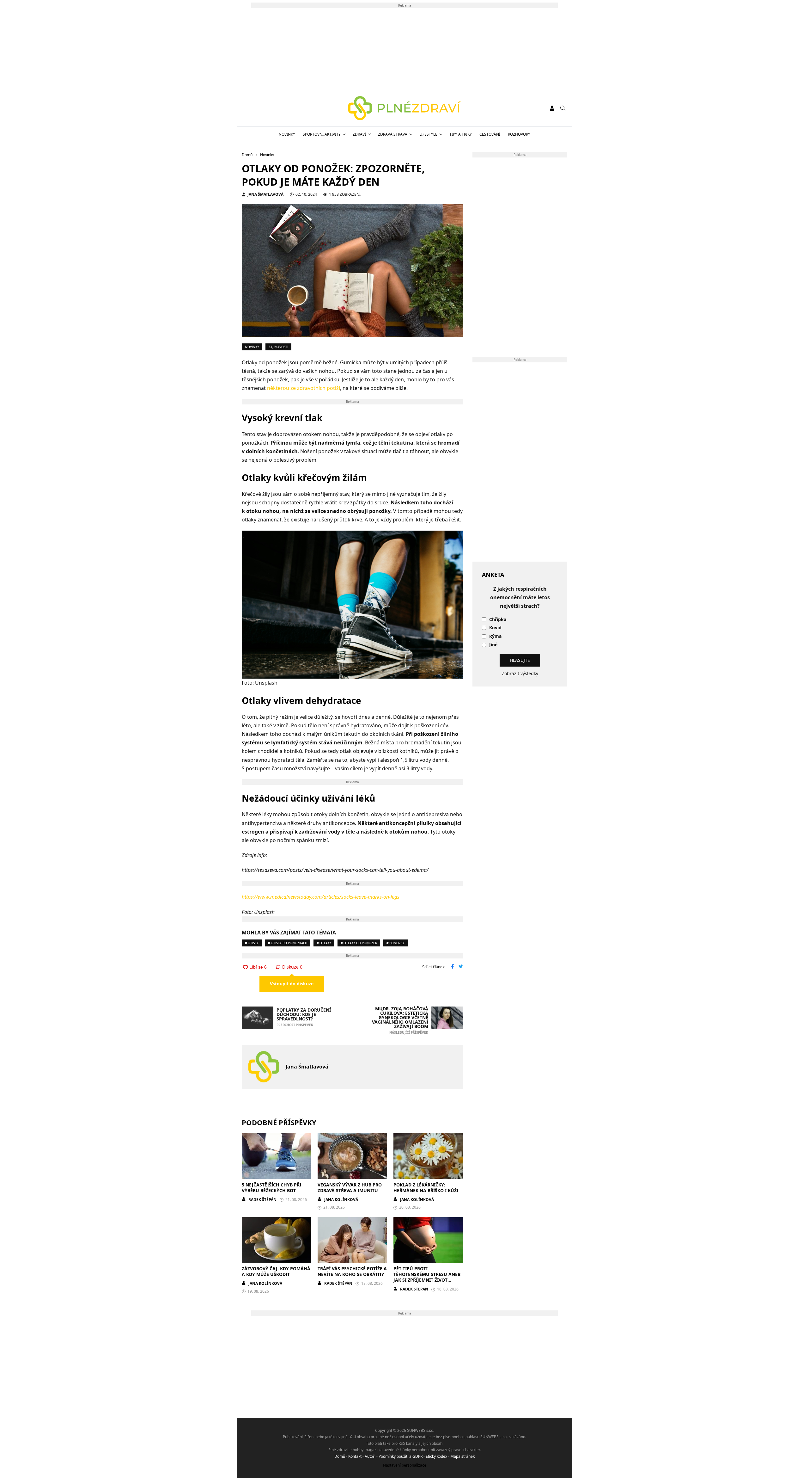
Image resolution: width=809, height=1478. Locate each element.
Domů (339, 1456)
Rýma (495, 636)
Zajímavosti (278, 347)
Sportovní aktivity (322, 134)
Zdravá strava (392, 134)
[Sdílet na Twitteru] (461, 967)
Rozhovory (519, 134)
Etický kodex (436, 1456)
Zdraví (359, 134)
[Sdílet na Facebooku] (452, 967)
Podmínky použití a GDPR (401, 1456)
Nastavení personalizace (404, 1465)
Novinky (287, 134)
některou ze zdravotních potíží (303, 388)
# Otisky (252, 943)
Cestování (489, 134)
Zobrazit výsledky (520, 673)
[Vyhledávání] (562, 108)
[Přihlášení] (552, 108)
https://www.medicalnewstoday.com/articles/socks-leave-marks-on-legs (320, 896)
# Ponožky (395, 943)
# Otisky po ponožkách (287, 943)
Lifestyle (428, 134)
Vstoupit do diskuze (291, 984)
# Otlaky (324, 943)
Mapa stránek (462, 1456)
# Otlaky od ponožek (359, 943)
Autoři (370, 1456)
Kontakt (355, 1456)
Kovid (495, 628)
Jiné (493, 645)
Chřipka (497, 619)
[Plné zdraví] (404, 108)
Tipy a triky (460, 134)
